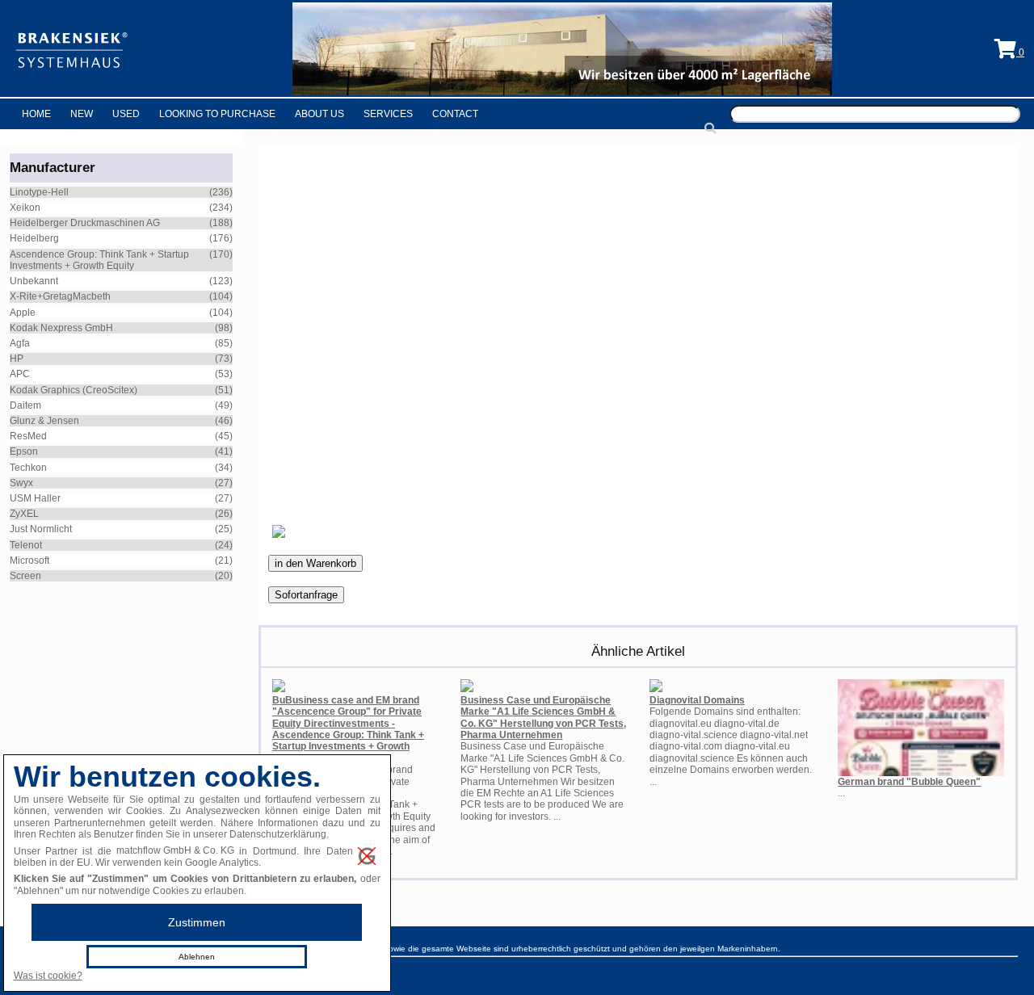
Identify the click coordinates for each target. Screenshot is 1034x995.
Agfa (20, 343)
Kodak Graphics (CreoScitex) (73, 390)
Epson (24, 451)
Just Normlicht (41, 529)
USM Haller (35, 498)
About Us (319, 114)
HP (16, 358)
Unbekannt (34, 281)
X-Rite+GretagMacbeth (60, 296)
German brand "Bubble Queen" (909, 781)
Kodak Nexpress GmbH (61, 328)
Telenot (26, 545)
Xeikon (25, 207)
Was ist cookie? (48, 975)
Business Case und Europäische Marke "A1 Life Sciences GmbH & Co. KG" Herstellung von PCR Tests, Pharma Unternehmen (543, 718)
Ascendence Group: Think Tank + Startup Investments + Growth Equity (99, 260)
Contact (455, 114)
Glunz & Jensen (44, 420)
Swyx (21, 483)
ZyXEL (24, 513)
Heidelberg (34, 238)
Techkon (28, 467)
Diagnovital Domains (697, 700)
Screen (25, 575)
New (81, 114)
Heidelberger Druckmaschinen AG (85, 223)
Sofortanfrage (306, 595)
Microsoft (29, 560)
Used (126, 114)
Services (388, 114)
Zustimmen (196, 922)
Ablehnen (197, 956)
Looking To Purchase (217, 114)
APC (20, 374)
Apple (23, 312)
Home (36, 114)
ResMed (28, 436)
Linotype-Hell (39, 192)
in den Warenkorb (315, 563)
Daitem (25, 405)
